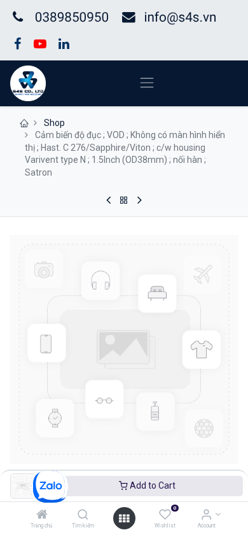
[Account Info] (206, 515)
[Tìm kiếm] (83, 515)
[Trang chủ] (42, 515)
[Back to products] (124, 200)
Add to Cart (152, 485)
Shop (54, 123)
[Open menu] (124, 518)
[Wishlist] (165, 515)
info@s (164, 17)
